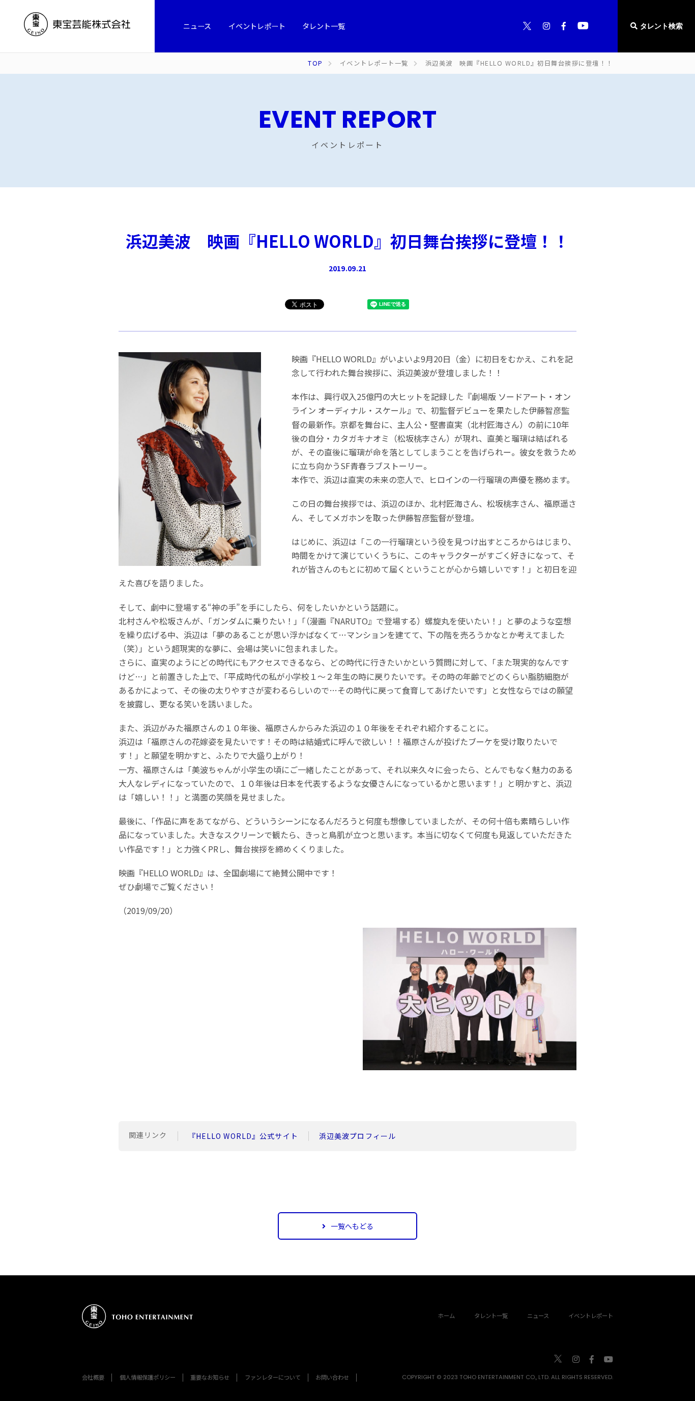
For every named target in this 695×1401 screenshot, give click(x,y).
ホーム (446, 1315)
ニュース (538, 1315)
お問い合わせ (332, 1377)
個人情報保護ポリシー (148, 1377)
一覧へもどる (352, 1226)
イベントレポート (590, 1315)
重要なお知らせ (209, 1377)
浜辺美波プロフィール (357, 1135)
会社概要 (93, 1377)
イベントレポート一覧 (374, 63)
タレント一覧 (491, 1315)
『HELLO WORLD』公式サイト (243, 1135)
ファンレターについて (273, 1377)
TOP (315, 63)
